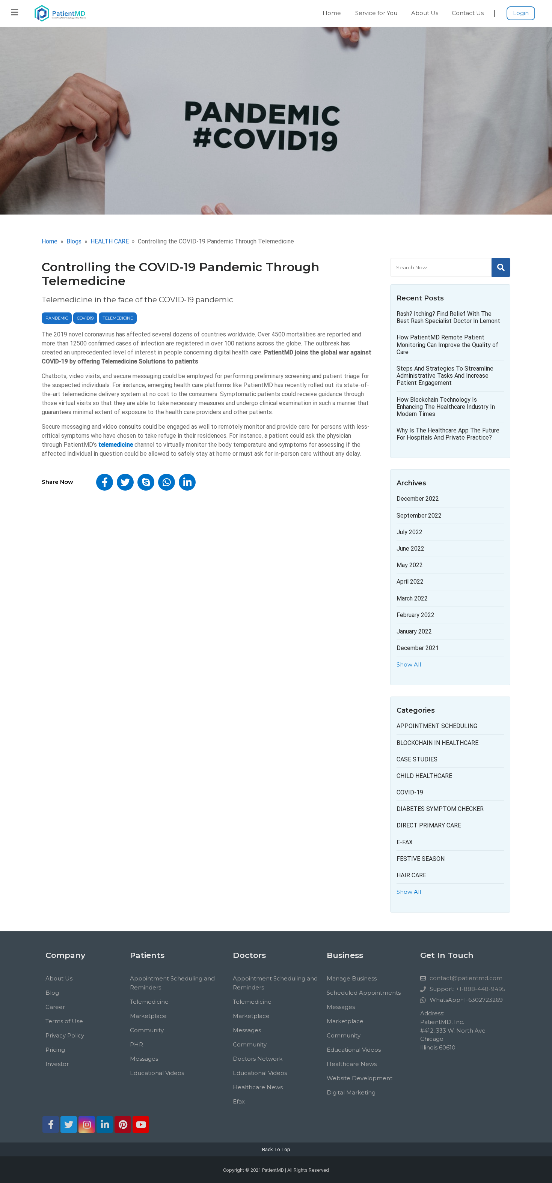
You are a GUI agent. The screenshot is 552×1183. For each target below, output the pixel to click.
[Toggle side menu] (14, 12)
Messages (144, 1058)
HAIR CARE (411, 875)
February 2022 (415, 615)
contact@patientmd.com (466, 978)
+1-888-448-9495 (480, 988)
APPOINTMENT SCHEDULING (437, 726)
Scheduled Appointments (364, 992)
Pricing (55, 1049)
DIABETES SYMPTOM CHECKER (440, 808)
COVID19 (85, 318)
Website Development (359, 1078)
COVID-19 (410, 792)
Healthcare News (258, 1087)
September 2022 (419, 515)
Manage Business (352, 978)
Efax (239, 1101)
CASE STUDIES (417, 759)
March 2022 (412, 598)
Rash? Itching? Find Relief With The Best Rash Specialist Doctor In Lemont (448, 317)
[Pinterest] (123, 1124)
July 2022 (409, 532)
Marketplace (148, 1015)
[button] (104, 482)
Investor (57, 1063)
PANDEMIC (56, 318)
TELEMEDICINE (118, 318)
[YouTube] (141, 1124)
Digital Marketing (351, 1092)
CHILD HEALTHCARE (424, 775)
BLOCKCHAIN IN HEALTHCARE (437, 742)
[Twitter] (68, 1124)
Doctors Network (257, 1058)
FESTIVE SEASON (421, 858)
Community (147, 1030)
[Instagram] (86, 1124)
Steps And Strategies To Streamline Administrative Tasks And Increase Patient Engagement (445, 375)
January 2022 (414, 631)
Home (332, 13)
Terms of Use (64, 1021)
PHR (136, 1044)
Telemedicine (149, 1001)
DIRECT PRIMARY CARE (429, 825)
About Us (424, 13)
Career (55, 1006)
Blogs (73, 241)
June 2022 (410, 548)
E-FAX (405, 842)
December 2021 (418, 648)
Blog (52, 992)
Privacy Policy (64, 1035)
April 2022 (410, 581)
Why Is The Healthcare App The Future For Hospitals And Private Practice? (448, 434)
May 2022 (410, 565)
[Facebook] (50, 1124)
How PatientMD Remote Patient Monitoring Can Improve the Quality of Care (447, 344)
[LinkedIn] (105, 1124)
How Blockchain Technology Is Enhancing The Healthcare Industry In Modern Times (446, 406)
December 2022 (418, 498)
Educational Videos (157, 1072)
